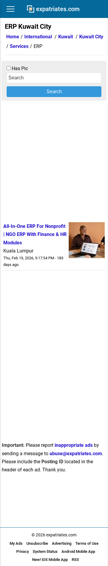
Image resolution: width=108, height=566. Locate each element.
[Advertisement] (54, 160)
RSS (75, 559)
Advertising (61, 543)
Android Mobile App (78, 551)
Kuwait (65, 37)
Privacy (22, 551)
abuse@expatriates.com (76, 453)
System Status (45, 551)
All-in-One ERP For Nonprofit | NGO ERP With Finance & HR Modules (35, 234)
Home (12, 37)
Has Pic (19, 68)
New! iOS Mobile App (50, 559)
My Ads (16, 543)
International (38, 37)
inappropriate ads (74, 445)
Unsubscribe (37, 543)
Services (19, 46)
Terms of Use (86, 543)
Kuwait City (91, 37)
